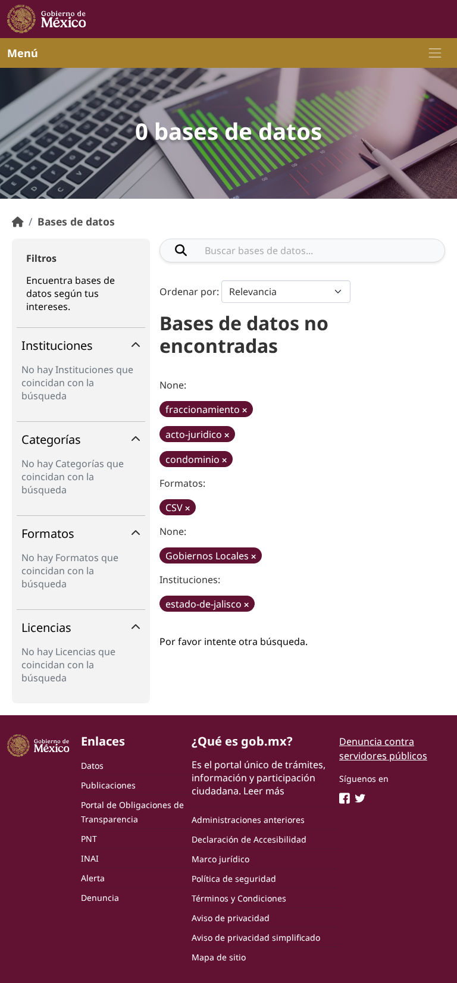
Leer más (263, 790)
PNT (89, 838)
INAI (90, 858)
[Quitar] (244, 410)
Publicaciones (108, 785)
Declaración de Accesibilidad (249, 839)
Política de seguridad (234, 878)
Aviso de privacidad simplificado (256, 937)
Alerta (93, 878)
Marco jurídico (220, 859)
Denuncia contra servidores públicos (383, 748)
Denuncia (100, 897)
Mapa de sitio (219, 957)
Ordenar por (188, 291)
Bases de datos (76, 221)
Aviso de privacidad (231, 917)
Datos (92, 765)
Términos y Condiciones (239, 898)
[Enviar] (181, 250)
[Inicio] (18, 221)
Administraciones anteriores (248, 819)
